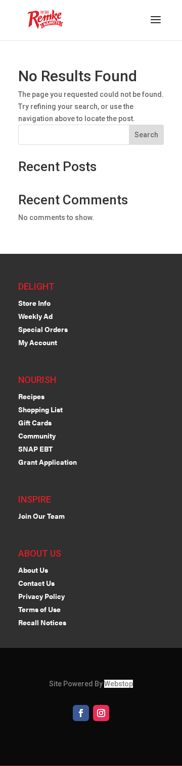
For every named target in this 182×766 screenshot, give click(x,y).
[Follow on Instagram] (101, 713)
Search (146, 135)
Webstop (118, 684)
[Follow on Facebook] (81, 713)
